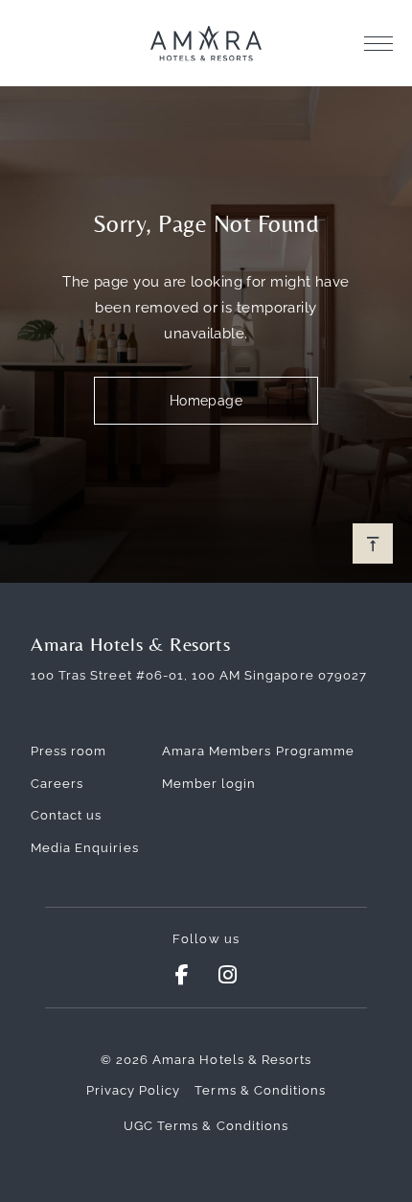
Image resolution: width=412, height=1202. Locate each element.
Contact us (66, 815)
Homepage (206, 400)
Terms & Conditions (260, 1090)
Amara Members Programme (258, 751)
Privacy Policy (133, 1090)
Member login (209, 783)
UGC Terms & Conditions (206, 1126)
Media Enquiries (85, 848)
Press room (68, 751)
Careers (57, 783)
